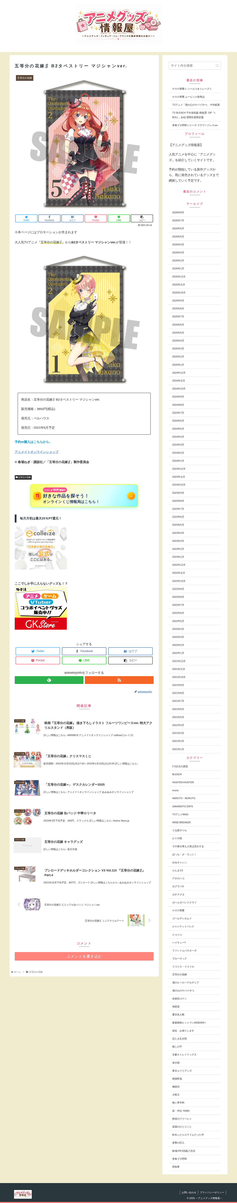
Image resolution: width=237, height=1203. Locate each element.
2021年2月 (178, 741)
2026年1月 (178, 268)
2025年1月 (178, 364)
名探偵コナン (179, 998)
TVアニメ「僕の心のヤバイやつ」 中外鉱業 (196, 104)
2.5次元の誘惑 (180, 766)
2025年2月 (178, 356)
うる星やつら (179, 830)
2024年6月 (178, 420)
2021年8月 (178, 693)
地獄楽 (176, 1006)
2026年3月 (178, 252)
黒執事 (176, 1166)
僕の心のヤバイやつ (183, 990)
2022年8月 (178, 597)
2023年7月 (178, 508)
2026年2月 (178, 260)
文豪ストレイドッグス (184, 1054)
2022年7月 (178, 604)
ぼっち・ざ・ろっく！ (184, 854)
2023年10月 (178, 484)
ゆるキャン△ (179, 862)
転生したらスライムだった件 (188, 1134)
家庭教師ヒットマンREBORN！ (189, 1022)
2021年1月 (178, 749)
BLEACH (177, 774)
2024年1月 (178, 460)
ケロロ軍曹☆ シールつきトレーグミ (192, 88)
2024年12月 (178, 372)
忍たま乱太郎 (179, 1038)
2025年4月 (178, 340)
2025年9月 (178, 300)
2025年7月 (178, 316)
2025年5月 (178, 332)
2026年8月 (178, 212)
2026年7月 (178, 220)
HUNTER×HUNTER (183, 782)
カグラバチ (178, 886)
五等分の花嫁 (24, 477)
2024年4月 (178, 436)
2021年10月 (178, 677)
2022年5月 (178, 621)
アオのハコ (178, 878)
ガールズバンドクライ (184, 902)
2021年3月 (178, 733)
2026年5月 (178, 236)
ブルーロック (179, 958)
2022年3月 (178, 637)
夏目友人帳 (178, 1014)
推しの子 (177, 1046)
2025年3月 (178, 348)
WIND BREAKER (181, 822)
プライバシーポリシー (212, 1192)
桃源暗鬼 (177, 1078)
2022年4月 (178, 629)
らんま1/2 (177, 870)
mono (175, 790)
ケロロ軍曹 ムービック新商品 (188, 96)
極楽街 (176, 1086)
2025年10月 (178, 292)
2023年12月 (178, 468)
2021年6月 (178, 709)
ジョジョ (177, 934)
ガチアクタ (178, 894)
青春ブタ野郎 (179, 1158)
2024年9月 (178, 396)
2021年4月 (178, 725)
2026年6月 (178, 228)
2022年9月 (178, 589)
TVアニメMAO (180, 814)
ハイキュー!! (179, 942)
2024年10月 (178, 388)
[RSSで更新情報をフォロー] (119, 680)
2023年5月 (178, 524)
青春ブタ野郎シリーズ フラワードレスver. (195, 125)
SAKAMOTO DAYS (182, 806)
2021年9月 (178, 685)
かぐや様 (177, 838)
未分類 (176, 1062)
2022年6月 (178, 612)
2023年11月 (178, 476)
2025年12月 (178, 276)
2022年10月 (178, 581)
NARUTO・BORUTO (183, 798)
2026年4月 (178, 244)
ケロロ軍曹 (178, 910)
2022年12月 (178, 564)
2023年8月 (178, 500)
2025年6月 (178, 324)
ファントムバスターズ (184, 950)
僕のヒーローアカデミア (185, 982)
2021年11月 (178, 669)
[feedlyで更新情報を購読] (49, 680)
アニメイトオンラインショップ (36, 452)
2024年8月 (178, 404)
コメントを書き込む (84, 956)
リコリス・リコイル (183, 966)
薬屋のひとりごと (182, 1126)
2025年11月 (178, 284)
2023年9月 (178, 492)
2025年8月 (178, 308)
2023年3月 (178, 541)
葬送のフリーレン (182, 1118)
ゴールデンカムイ (182, 918)
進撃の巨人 (178, 1142)
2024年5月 (178, 428)
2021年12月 (178, 661)
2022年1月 (178, 653)
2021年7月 (178, 701)
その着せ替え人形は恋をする (188, 846)
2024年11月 (178, 380)
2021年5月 (178, 717)
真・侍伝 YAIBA (180, 1110)
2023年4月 (178, 533)
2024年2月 (178, 452)
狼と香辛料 (178, 1102)
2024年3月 (178, 444)
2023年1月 (178, 556)
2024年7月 (178, 412)
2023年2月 (178, 548)
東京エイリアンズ (182, 1070)
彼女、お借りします (183, 1030)
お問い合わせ (189, 1192)
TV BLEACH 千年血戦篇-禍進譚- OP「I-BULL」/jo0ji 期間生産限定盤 (194, 114)
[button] (217, 66)
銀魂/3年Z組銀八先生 (183, 1150)
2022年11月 (178, 572)
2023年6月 (178, 516)
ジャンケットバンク (183, 926)
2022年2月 (178, 645)
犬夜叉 (176, 1094)
